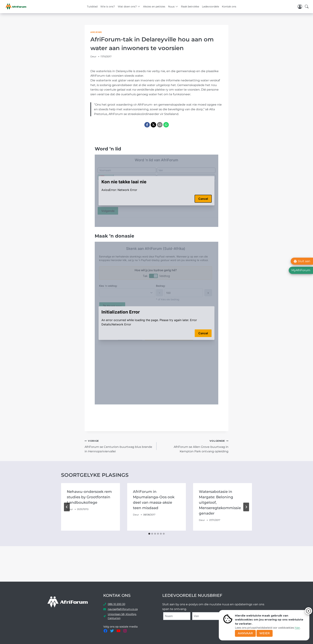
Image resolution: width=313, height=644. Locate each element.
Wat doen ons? (127, 6)
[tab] (149, 534)
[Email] (159, 124)
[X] (153, 124)
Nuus (171, 6)
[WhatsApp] (166, 124)
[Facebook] (147, 124)
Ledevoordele (210, 6)
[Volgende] (246, 507)
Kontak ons (229, 6)
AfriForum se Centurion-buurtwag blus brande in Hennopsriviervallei (118, 446)
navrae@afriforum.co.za (123, 609)
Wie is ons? (107, 6)
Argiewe (96, 32)
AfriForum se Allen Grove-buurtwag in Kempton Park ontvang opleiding (201, 446)
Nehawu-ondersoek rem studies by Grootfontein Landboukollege (89, 497)
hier (297, 627)
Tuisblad (92, 6)
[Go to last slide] (67, 507)
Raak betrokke (190, 6)
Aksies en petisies (154, 6)
